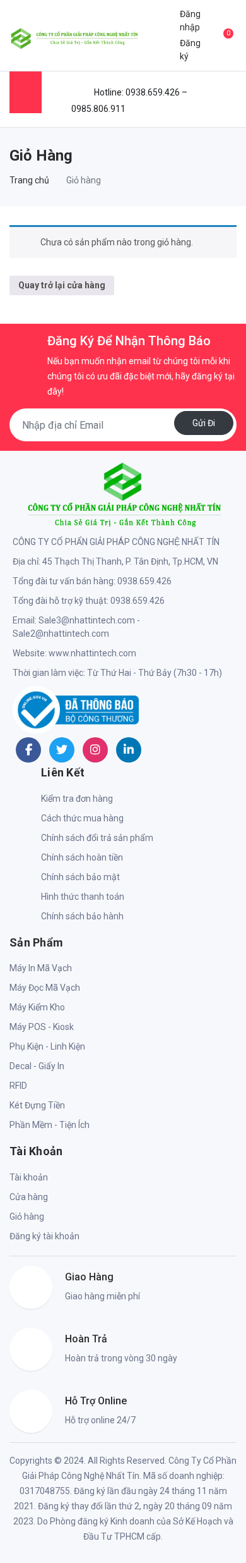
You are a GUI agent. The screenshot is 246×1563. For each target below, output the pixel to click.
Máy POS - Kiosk (41, 1027)
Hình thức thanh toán (82, 897)
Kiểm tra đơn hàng (77, 799)
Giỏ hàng (26, 1216)
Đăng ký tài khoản (44, 1236)
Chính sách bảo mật (80, 877)
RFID (18, 1086)
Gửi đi (203, 423)
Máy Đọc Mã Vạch (44, 988)
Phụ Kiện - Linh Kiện (47, 1046)
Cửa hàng (28, 1197)
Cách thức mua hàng (82, 818)
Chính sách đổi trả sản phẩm (97, 838)
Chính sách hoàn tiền (82, 857)
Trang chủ (29, 180)
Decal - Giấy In (36, 1066)
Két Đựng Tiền (37, 1105)
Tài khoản (28, 1177)
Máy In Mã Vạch (40, 968)
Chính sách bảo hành (82, 916)
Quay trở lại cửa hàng (61, 285)
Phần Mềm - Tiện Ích (49, 1125)
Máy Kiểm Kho (37, 1007)
